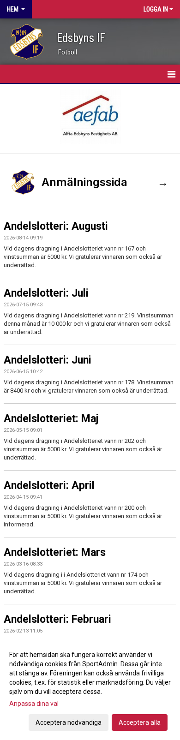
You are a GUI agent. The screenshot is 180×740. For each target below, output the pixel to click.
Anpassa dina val (34, 703)
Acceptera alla (140, 722)
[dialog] (90, 688)
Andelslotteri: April (49, 485)
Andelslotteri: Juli (46, 293)
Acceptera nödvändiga (69, 722)
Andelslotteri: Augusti (56, 226)
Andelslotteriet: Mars (55, 552)
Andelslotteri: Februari (57, 619)
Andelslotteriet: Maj (51, 418)
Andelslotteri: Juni (47, 360)
